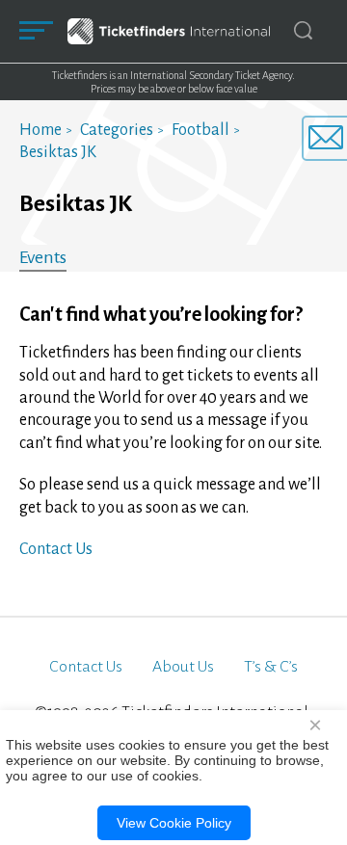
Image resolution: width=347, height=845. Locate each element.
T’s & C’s (271, 666)
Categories (116, 130)
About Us (183, 666)
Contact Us (56, 549)
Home (40, 130)
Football (200, 130)
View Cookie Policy (174, 823)
